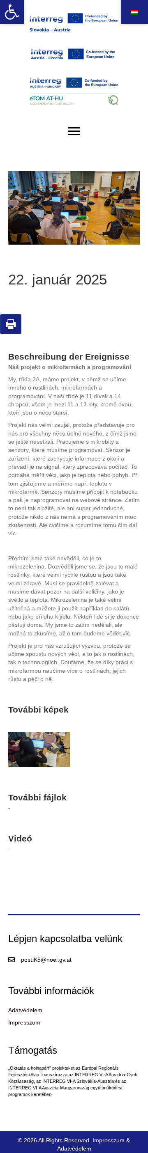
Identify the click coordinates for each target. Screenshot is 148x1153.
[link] (12, 12)
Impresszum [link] (24, 1022)
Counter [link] (10, 1110)
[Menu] (74, 131)
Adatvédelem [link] (25, 1010)
